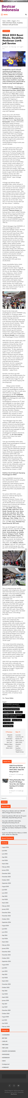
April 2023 (5, 978)
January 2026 (5, 870)
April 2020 (5, 1023)
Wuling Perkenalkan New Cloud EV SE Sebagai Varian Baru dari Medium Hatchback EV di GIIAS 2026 (17, 784)
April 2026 (5, 860)
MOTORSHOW (6, 31)
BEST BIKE (4, 1038)
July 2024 (4, 929)
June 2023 (4, 971)
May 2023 (4, 974)
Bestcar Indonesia (10, 8)
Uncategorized (5, 1064)
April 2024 (5, 938)
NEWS (4, 1061)
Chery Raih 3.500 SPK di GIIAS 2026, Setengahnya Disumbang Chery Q (11, 822)
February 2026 (6, 867)
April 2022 (5, 994)
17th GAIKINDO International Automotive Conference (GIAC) (12, 705)
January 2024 (5, 948)
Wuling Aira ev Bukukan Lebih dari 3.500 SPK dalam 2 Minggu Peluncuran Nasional (13, 811)
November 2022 (6, 984)
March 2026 (5, 864)
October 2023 (5, 958)
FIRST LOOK (5, 1048)
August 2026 (5, 847)
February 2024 (6, 945)
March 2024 (5, 942)
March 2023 (5, 981)
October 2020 (5, 1013)
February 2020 (6, 1026)
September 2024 (6, 922)
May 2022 (4, 991)
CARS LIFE (4, 1041)
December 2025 (6, 873)
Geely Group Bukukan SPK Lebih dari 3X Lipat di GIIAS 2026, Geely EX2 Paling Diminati (17, 768)
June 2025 (4, 893)
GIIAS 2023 (7, 720)
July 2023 (4, 968)
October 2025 (5, 880)
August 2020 (5, 1017)
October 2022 (5, 987)
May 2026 (4, 857)
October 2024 (5, 919)
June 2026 (4, 854)
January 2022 (5, 1000)
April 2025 (5, 899)
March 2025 (5, 903)
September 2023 (6, 961)
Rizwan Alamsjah (17, 720)
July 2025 (4, 890)
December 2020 (6, 1010)
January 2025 (5, 909)
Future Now (19, 712)
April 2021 (5, 1007)
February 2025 (6, 906)
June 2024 (4, 932)
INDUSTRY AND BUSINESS (8, 1051)
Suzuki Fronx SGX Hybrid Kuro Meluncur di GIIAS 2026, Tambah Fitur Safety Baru (14, 833)
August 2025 (5, 886)
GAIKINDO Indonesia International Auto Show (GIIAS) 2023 (13, 716)
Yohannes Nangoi (8, 726)
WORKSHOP (5, 1067)
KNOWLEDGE (5, 1054)
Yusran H (6, 47)
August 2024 (5, 925)
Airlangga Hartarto (8, 712)
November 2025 (6, 877)
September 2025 (6, 883)
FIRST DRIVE (5, 1044)
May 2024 (4, 935)
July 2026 (4, 850)
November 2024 (6, 916)
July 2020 (4, 1020)
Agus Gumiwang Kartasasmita (11, 709)
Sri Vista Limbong (8, 723)
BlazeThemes (14, 1094)
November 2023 (6, 955)
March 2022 (5, 997)
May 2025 (4, 896)
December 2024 (6, 912)
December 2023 (6, 951)
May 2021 (4, 1004)
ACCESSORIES (5, 1035)
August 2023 (5, 965)
